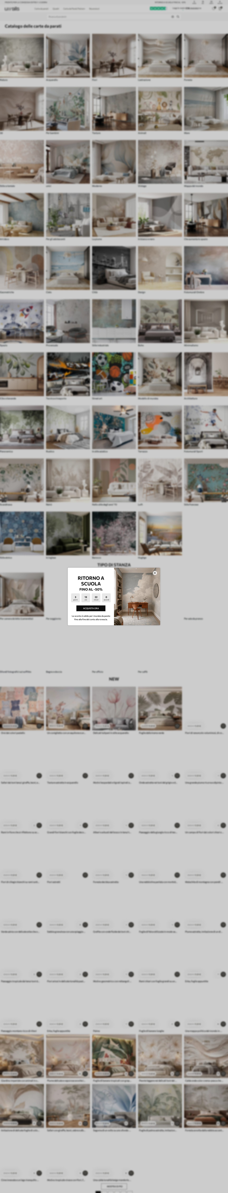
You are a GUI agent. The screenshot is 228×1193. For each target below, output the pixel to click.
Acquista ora (91, 608)
